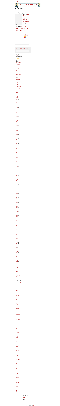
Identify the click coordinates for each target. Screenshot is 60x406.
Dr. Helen (16, 300)
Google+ (33, 405)
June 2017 (17, 189)
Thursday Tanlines (18, 27)
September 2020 (17, 157)
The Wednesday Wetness (25, 27)
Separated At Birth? (27, 23)
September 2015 (17, 206)
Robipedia (16, 364)
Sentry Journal (17, 368)
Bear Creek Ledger (17, 295)
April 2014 (16, 220)
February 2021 (17, 153)
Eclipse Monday (25, 21)
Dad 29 (16, 328)
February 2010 (17, 261)
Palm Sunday (18, 28)
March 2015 (17, 211)
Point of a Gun (17, 355)
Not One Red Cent (17, 351)
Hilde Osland (22, 26)
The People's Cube (17, 308)
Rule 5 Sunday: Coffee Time (18, 73)
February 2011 (17, 251)
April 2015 (16, 210)
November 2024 (17, 116)
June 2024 (17, 120)
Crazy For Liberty (17, 327)
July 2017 (16, 188)
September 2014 (17, 216)
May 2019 (16, 170)
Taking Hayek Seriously (18, 372)
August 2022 (17, 138)
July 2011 (16, 247)
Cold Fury (16, 298)
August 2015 (17, 207)
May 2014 (16, 219)
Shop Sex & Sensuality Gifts (25, 35)
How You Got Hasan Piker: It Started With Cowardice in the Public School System (19, 63)
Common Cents (17, 323)
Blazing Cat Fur (17, 318)
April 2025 (16, 112)
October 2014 (17, 215)
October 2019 (17, 166)
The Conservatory (17, 307)
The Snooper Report (17, 382)
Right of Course (17, 363)
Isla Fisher (28, 21)
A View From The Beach (18, 266)
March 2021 (17, 152)
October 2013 (17, 225)
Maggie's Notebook (17, 270)
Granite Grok (17, 337)
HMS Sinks (27, 24)
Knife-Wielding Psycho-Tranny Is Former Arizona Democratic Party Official (18, 86)
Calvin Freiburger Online (18, 319)
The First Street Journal (18, 275)
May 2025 (16, 111)
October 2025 (17, 107)
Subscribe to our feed (24, 397)
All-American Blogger (17, 289)
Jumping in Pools (17, 341)
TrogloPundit (17, 386)
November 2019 (17, 165)
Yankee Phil (17, 391)
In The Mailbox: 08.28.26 (18, 64)
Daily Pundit (17, 299)
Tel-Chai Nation (17, 373)
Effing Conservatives (17, 331)
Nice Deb (16, 349)
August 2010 (17, 256)
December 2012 (17, 233)
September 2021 (17, 147)
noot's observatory (17, 350)
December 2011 (17, 243)
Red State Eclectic (17, 358)
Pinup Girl (16, 354)
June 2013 (17, 228)
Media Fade (17, 346)
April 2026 (16, 102)
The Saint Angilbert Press (18, 381)
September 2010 (17, 255)
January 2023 (17, 134)
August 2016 (17, 197)
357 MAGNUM (17, 55)
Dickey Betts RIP (23, 23)
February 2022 (17, 143)
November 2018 (17, 175)
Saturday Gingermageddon (24, 15)
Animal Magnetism (17, 267)
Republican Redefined (17, 360)
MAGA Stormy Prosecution (25, 19)
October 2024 (17, 117)
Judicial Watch (17, 340)
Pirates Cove (17, 271)
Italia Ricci (27, 25)
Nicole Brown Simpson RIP (25, 19)
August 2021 (17, 148)
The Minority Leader (17, 377)
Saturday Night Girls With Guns (26, 17)
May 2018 (16, 180)
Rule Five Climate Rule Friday (25, 14)
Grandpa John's (17, 336)
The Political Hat (17, 276)
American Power (17, 290)
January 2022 (17, 144)
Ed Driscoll (17, 92)
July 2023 (16, 129)
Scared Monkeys (17, 367)
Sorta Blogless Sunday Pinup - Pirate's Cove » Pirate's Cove (22, 48)
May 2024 (16, 121)
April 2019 (16, 171)
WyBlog (16, 390)
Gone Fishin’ (21, 27)
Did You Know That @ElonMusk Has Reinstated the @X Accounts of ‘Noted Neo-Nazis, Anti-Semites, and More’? (19, 68)
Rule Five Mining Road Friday (25, 16)
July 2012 (16, 237)
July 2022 (16, 139)
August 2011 (17, 246)
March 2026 (17, 103)
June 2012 (17, 238)
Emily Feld (23, 20)
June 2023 (17, 130)
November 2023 (17, 126)
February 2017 (17, 192)
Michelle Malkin (17, 97)
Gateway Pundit (17, 93)
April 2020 (16, 161)
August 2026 (17, 99)
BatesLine (16, 294)
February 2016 (17, 202)
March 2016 (17, 201)
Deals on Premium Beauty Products (25, 34)
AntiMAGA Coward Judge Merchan (25, 22)
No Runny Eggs (17, 303)
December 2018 (17, 174)
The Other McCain (18, 1)
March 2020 (17, 162)
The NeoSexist (17, 378)
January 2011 (17, 252)
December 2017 (17, 184)
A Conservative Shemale (18, 314)
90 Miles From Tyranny (17, 313)
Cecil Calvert (17, 322)
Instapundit (17, 96)
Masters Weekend (23, 25)
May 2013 (16, 229)
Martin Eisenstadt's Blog (18, 345)
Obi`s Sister (17, 304)
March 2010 (17, 260)
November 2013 (17, 224)
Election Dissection (17, 332)
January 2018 (17, 183)
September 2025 (17, 108)
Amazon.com (20, 282)
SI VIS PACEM (17, 369)
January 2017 (17, 193)
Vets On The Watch (17, 387)
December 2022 (17, 135)
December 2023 (17, 125)
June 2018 (17, 179)
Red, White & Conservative (18, 359)
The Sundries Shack (17, 309)
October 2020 (17, 156)
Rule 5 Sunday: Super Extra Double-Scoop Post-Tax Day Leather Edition (21, 8)
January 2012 (17, 242)
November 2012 (17, 234)
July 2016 (16, 198)
